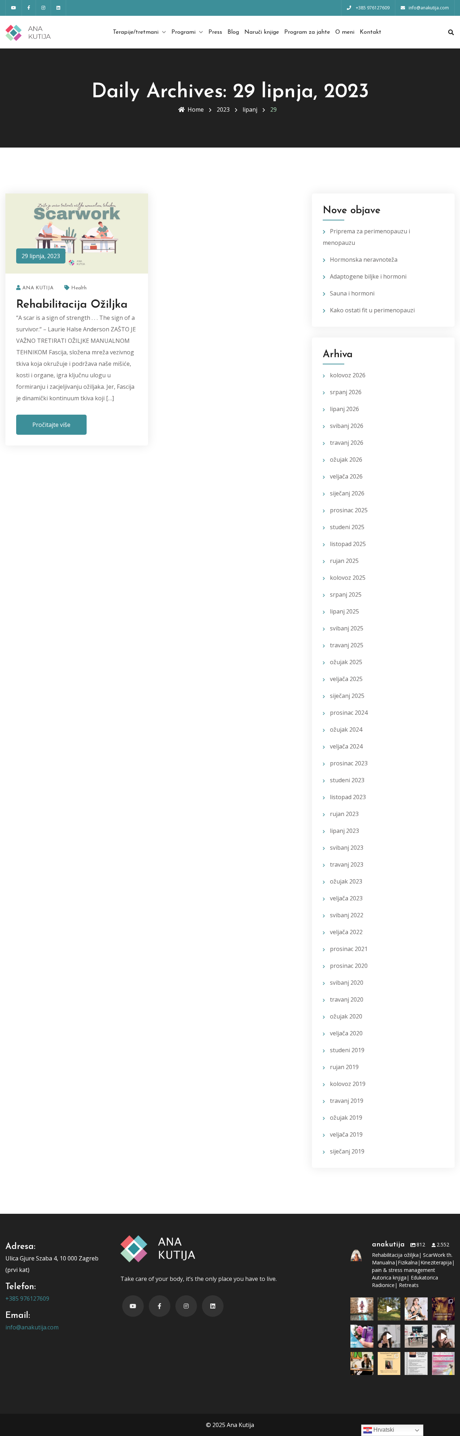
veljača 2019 (346, 1134)
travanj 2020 (346, 999)
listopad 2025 (348, 544)
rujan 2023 (344, 814)
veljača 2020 (346, 1033)
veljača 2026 (346, 476)
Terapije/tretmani (135, 32)
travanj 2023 (346, 864)
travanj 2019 (346, 1101)
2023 (223, 109)
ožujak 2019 (346, 1118)
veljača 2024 (346, 746)
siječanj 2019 (347, 1151)
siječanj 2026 (347, 493)
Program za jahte (307, 32)
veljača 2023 (346, 898)
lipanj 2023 (344, 831)
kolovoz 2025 (347, 578)
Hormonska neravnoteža (363, 260)
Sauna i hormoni (352, 293)
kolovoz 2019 (347, 1084)
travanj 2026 (346, 443)
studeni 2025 (347, 527)
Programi (183, 32)
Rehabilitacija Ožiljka (72, 305)
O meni (344, 32)
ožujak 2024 (346, 729)
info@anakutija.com (32, 1327)
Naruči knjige (261, 32)
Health (79, 288)
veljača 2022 (346, 932)
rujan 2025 (344, 561)
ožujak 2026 (346, 459)
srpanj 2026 (346, 392)
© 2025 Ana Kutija (230, 1425)
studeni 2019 (347, 1050)
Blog (233, 32)
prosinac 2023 (349, 763)
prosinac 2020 (349, 966)
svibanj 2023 (346, 848)
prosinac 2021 (349, 949)
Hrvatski (383, 1430)
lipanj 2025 (344, 611)
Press (215, 32)
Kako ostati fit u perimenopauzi (372, 310)
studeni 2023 (347, 780)
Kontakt (370, 32)
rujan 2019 (344, 1067)
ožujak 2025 (346, 662)
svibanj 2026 (346, 426)
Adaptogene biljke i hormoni (368, 276)
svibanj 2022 (346, 915)
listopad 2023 (348, 797)
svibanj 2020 (346, 983)
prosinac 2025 (349, 510)
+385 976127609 (27, 1298)
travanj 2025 (346, 645)
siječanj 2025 (347, 696)
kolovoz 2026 (347, 375)
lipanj (250, 109)
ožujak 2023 (346, 881)
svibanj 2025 (346, 628)
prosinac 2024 (349, 713)
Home (196, 109)
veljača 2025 (346, 679)
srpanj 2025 (346, 594)
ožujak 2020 (346, 1016)
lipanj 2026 (344, 409)
